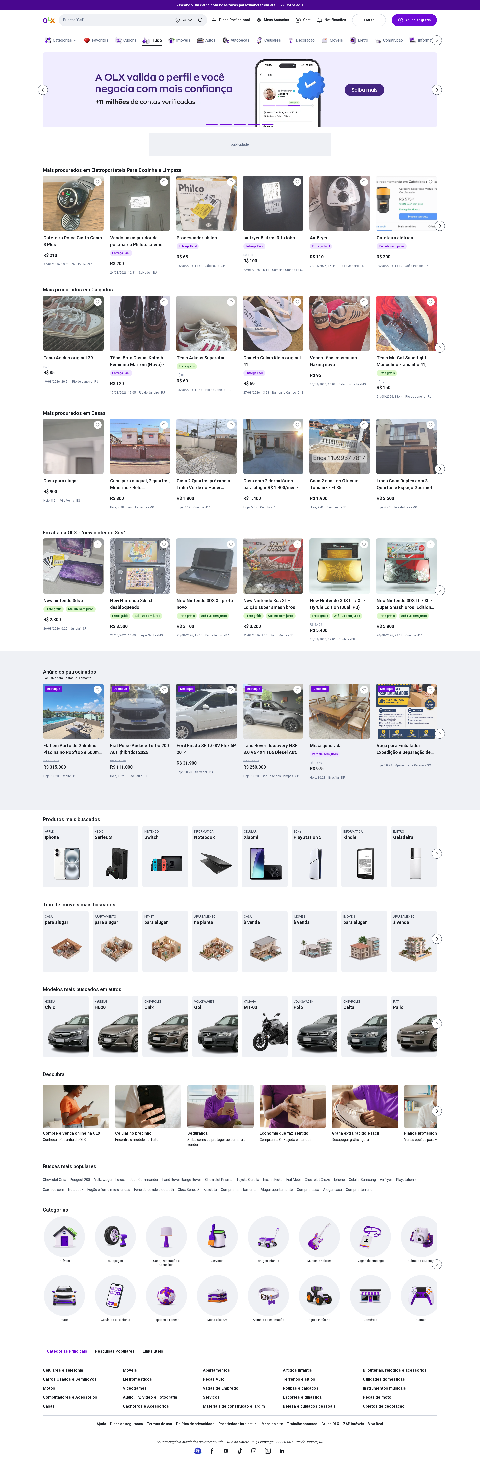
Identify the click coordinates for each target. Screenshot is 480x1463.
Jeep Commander (144, 1180)
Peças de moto (377, 1397)
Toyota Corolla (247, 1180)
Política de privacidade (195, 1424)
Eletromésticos (137, 1379)
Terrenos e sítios (299, 1379)
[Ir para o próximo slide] (440, 226)
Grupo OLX (330, 1424)
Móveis (336, 40)
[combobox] (133, 20)
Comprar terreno (359, 1190)
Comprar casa (308, 1190)
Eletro (363, 40)
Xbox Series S (189, 1190)
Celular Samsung (362, 1180)
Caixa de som (53, 1190)
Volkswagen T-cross (110, 1180)
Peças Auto (214, 1379)
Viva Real (375, 1424)
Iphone (339, 1180)
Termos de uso (159, 1424)
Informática (428, 40)
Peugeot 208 (80, 1180)
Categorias (62, 40)
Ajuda (101, 1424)
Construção (393, 40)
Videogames (135, 1388)
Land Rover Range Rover (181, 1180)
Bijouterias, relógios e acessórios (395, 1370)
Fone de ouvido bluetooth (154, 1190)
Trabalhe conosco (302, 1424)
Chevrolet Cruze (317, 1180)
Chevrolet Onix (54, 1180)
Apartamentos (216, 1370)
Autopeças (240, 40)
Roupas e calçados (300, 1388)
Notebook (76, 1190)
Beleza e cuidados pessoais (309, 1406)
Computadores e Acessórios (70, 1397)
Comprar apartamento (239, 1190)
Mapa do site (272, 1424)
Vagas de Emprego (220, 1388)
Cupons (130, 40)
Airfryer (386, 1180)
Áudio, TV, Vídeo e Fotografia (150, 1397)
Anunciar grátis (418, 20)
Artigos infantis (297, 1370)
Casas (49, 1406)
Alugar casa (332, 1190)
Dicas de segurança (126, 1424)
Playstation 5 (406, 1180)
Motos (49, 1388)
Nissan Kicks (272, 1180)
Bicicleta (210, 1190)
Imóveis (183, 40)
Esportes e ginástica (302, 1397)
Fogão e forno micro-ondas (109, 1190)
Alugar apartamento (277, 1190)
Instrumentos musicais (384, 1388)
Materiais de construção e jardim (234, 1406)
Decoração (305, 40)
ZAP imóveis (353, 1424)
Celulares (272, 40)
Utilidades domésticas (384, 1379)
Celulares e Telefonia (63, 1370)
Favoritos (100, 40)
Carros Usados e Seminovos (70, 1379)
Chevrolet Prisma (218, 1180)
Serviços (211, 1397)
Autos (211, 40)
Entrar (369, 20)
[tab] (67, 1351)
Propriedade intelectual (238, 1424)
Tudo (157, 40)
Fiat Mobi (293, 1180)
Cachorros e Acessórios (146, 1406)
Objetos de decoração (384, 1406)
